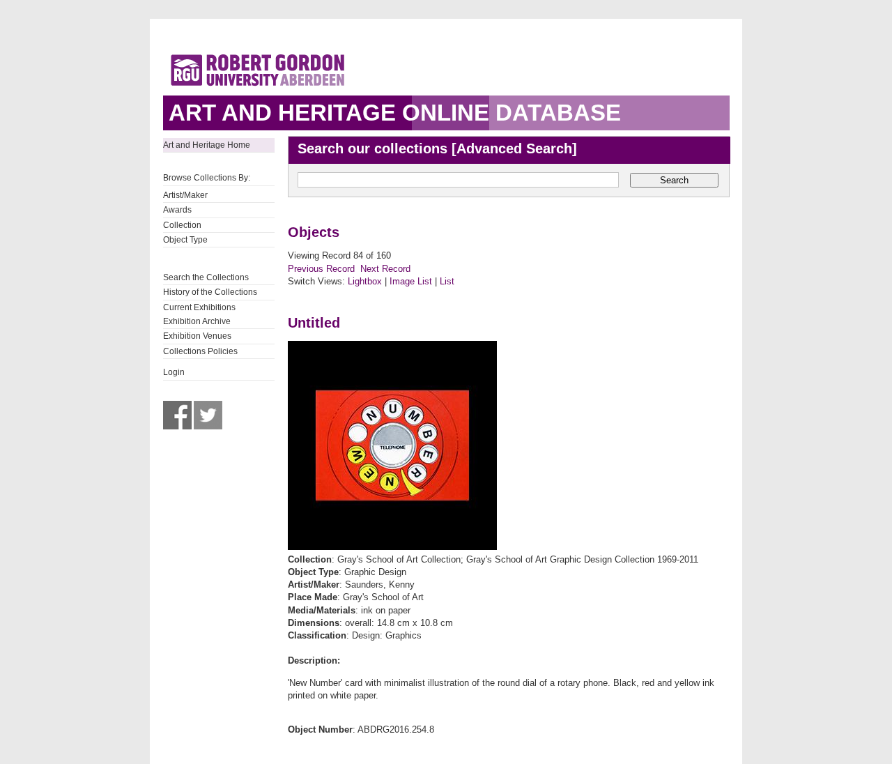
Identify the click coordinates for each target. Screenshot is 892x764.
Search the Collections (206, 277)
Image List (411, 281)
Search (674, 180)
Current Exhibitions (199, 307)
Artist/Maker (185, 195)
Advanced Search (514, 148)
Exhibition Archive (197, 321)
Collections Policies (200, 351)
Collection (182, 225)
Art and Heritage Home (206, 145)
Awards (177, 210)
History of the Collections (210, 292)
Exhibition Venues (197, 336)
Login (174, 372)
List (447, 281)
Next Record (385, 268)
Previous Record (321, 268)
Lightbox (365, 281)
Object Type (185, 240)
